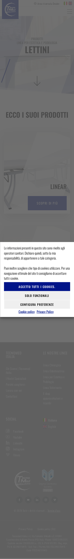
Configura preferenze (37, 304)
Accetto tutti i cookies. (37, 286)
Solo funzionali (37, 295)
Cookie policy (27, 311)
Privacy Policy (45, 311)
